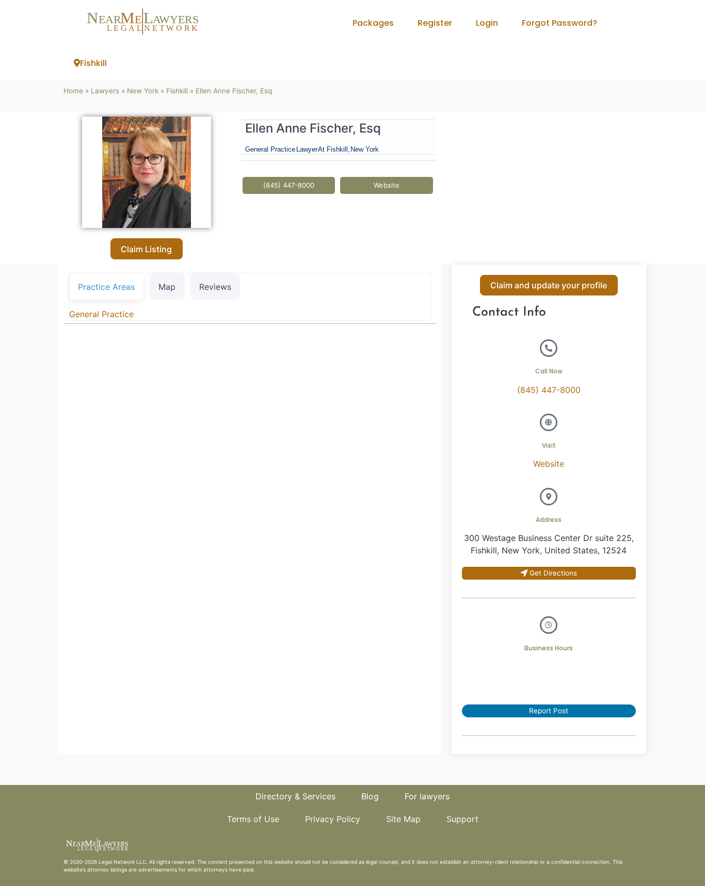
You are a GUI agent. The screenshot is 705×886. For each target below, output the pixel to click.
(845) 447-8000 (549, 390)
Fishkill (93, 63)
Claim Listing (146, 249)
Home (73, 91)
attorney (98, 869)
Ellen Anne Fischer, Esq (313, 128)
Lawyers (105, 91)
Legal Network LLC (122, 862)
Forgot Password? (559, 23)
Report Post (548, 711)
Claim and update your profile (548, 285)
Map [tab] (166, 287)
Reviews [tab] (215, 287)
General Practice (101, 314)
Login (487, 23)
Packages (373, 23)
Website (548, 463)
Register (435, 23)
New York (142, 91)
